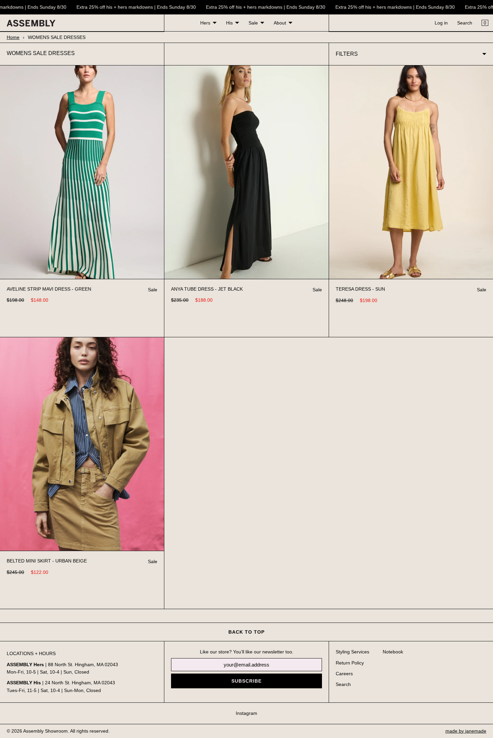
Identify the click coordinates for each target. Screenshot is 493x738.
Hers (205, 23)
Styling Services (352, 651)
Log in (441, 23)
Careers (344, 673)
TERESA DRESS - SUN (360, 289)
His (229, 23)
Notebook (393, 651)
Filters (347, 54)
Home (13, 37)
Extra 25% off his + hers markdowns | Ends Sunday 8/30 (131, 7)
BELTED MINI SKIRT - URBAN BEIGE (47, 560)
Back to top (246, 632)
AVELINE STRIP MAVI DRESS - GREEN (49, 289)
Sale (253, 23)
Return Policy (350, 663)
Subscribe (246, 681)
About (280, 23)
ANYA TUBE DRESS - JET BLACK (207, 289)
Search (464, 23)
